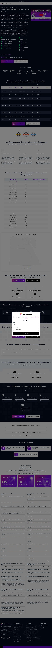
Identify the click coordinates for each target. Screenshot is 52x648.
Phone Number (16, 327)
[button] (14, 329)
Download (27, 333)
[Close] (38, 313)
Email (14, 322)
